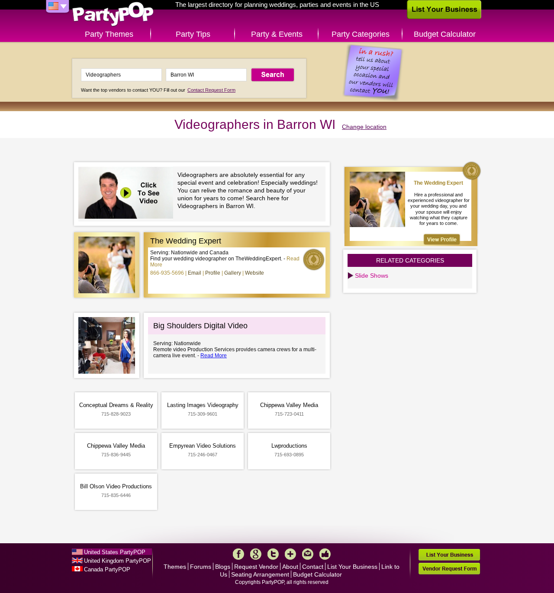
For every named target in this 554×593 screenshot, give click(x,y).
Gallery (232, 273)
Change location (364, 126)
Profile (212, 273)
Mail (307, 554)
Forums (200, 566)
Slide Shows (371, 275)
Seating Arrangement (260, 574)
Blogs (222, 566)
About (290, 566)
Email (194, 273)
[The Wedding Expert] (442, 239)
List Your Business (352, 566)
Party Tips (193, 34)
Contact (312, 566)
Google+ (255, 554)
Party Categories (361, 34)
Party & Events (277, 34)
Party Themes (109, 34)
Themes (175, 566)
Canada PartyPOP (107, 569)
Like (325, 554)
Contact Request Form (211, 90)
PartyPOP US (113, 14)
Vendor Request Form (449, 568)
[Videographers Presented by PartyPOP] (127, 194)
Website (254, 273)
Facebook (238, 554)
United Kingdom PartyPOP (117, 561)
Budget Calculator (445, 34)
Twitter (273, 554)
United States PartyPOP (114, 552)
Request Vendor (256, 566)
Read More (213, 356)
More (290, 554)
